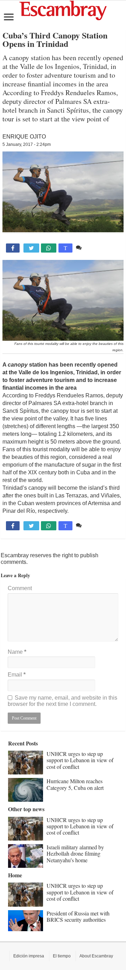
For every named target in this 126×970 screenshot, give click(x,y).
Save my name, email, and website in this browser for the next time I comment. (62, 701)
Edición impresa (28, 956)
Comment (20, 588)
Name (17, 652)
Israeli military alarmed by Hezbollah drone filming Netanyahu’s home (75, 853)
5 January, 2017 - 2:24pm (26, 144)
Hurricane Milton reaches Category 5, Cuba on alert (75, 784)
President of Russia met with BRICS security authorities (78, 916)
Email (17, 675)
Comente (94, 247)
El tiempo (62, 956)
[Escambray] (63, 10)
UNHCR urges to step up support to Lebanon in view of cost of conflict (80, 760)
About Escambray (96, 956)
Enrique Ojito (24, 137)
